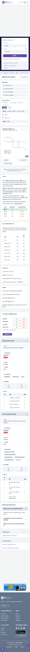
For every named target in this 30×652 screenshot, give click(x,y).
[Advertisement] (15, 21)
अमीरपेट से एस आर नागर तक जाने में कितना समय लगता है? (13, 524)
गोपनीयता (16, 647)
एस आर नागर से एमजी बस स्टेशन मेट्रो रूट (10, 548)
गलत (24, 319)
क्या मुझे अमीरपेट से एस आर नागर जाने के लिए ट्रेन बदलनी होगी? (13, 519)
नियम (22, 170)
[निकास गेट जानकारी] (6, 121)
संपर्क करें (2, 630)
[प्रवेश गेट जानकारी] (6, 111)
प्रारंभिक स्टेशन (5, 43)
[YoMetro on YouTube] (24, 628)
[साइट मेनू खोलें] (27, 2)
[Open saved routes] (28, 645)
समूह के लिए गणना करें (18, 203)
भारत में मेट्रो (18, 618)
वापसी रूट (6, 68)
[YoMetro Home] (7, 2)
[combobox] (15, 45)
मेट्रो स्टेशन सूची (4, 620)
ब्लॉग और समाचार (4, 634)
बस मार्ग (17, 614)
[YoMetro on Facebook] (16, 628)
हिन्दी (4, 605)
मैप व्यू (5, 107)
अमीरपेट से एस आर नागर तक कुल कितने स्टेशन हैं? (13, 508)
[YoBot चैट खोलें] (2, 649)
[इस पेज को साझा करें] (27, 642)
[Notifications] (20, 2)
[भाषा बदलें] (24, 2)
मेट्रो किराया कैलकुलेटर (5, 618)
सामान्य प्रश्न (3, 632)
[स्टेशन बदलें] (26, 49)
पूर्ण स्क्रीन (6, 160)
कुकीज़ (22, 647)
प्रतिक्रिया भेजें (7, 334)
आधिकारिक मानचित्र (8, 163)
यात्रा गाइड (18, 616)
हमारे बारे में (3, 628)
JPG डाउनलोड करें (23, 160)
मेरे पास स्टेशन (3, 614)
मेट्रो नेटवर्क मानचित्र (4, 616)
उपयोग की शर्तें (9, 647)
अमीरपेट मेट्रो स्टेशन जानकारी (8, 341)
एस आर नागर (6, 118)
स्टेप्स (10, 107)
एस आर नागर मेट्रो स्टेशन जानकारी (9, 414)
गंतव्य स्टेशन (5, 48)
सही (16, 319)
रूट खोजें (14, 55)
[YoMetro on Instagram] (19, 628)
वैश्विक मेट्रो (18, 620)
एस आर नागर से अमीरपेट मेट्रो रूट (9, 544)
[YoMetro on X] (21, 628)
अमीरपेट (5, 114)
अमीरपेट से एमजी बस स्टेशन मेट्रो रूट (9, 535)
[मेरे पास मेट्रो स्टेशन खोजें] (22, 2)
